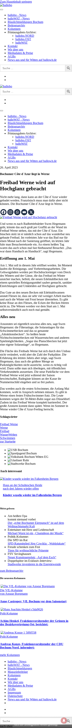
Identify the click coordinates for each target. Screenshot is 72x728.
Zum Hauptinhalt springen (16, 1)
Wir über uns (15, 49)
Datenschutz (15, 696)
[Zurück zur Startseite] (6, 5)
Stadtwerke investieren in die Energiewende (34, 564)
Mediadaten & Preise (20, 53)
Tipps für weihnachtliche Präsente (28, 550)
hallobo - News (17, 15)
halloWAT (21, 42)
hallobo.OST (23, 39)
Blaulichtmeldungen (20, 668)
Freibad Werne (9, 424)
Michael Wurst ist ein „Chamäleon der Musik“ (36, 533)
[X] (31, 212)
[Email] (24, 212)
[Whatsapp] (17, 212)
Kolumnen (14, 28)
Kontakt (12, 46)
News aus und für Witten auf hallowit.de (32, 59)
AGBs (12, 56)
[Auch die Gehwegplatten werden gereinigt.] (28, 217)
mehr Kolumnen (10, 655)
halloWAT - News (19, 18)
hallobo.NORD (24, 35)
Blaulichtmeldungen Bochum (25, 22)
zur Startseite (8, 441)
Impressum (14, 692)
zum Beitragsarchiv (11, 570)
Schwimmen (7, 438)
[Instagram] (10, 212)
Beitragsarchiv (16, 25)
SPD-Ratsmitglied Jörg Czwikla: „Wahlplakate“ (37, 543)
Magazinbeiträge (18, 671)
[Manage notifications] (64, 720)
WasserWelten (8, 434)
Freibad (4, 431)
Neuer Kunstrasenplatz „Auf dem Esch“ (32, 557)
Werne (4, 427)
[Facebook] (3, 212)
